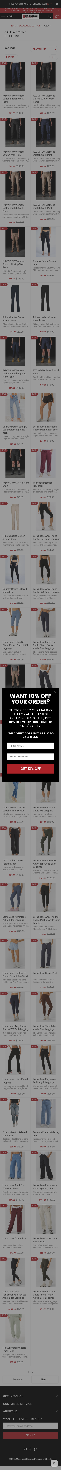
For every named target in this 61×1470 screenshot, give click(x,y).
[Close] (55, 692)
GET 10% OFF (30, 768)
